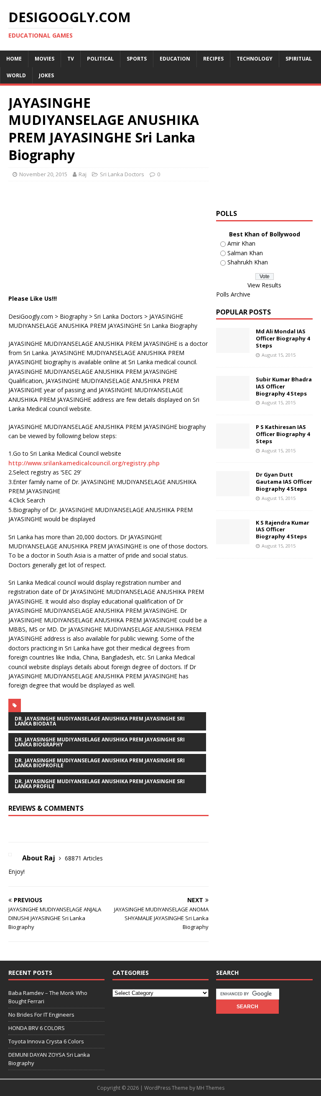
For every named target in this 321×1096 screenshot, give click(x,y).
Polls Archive (233, 294)
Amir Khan (241, 243)
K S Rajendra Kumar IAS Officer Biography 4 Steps (282, 529)
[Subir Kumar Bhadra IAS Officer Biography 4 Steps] (233, 396)
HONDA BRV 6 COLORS (36, 1028)
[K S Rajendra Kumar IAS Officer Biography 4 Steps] (233, 539)
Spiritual (298, 58)
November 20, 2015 (43, 174)
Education (175, 58)
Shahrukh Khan (247, 262)
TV (70, 58)
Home (14, 58)
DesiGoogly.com (30, 316)
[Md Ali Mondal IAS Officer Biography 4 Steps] (233, 348)
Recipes (213, 58)
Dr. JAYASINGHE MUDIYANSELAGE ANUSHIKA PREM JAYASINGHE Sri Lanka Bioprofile (100, 763)
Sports (137, 58)
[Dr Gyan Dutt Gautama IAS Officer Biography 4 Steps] (233, 491)
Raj (83, 174)
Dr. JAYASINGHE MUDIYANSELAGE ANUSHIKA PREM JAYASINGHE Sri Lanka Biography (100, 742)
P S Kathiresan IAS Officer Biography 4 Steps (283, 434)
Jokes (46, 75)
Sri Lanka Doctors (122, 174)
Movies (44, 58)
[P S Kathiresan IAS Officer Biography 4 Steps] (233, 444)
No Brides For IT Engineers (41, 1014)
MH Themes (210, 1087)
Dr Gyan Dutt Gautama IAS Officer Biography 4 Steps (284, 481)
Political (100, 58)
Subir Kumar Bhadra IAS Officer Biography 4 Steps (284, 386)
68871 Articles (84, 858)
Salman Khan (245, 253)
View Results (264, 285)
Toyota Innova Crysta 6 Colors (46, 1041)
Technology (255, 58)
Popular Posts (243, 312)
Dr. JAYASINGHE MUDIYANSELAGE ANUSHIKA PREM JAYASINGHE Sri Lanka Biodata (100, 721)
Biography (73, 316)
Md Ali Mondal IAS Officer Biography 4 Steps (283, 338)
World (16, 75)
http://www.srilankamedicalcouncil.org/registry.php (84, 463)
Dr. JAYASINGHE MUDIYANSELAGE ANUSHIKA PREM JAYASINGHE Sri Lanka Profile (100, 784)
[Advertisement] (160, 208)
